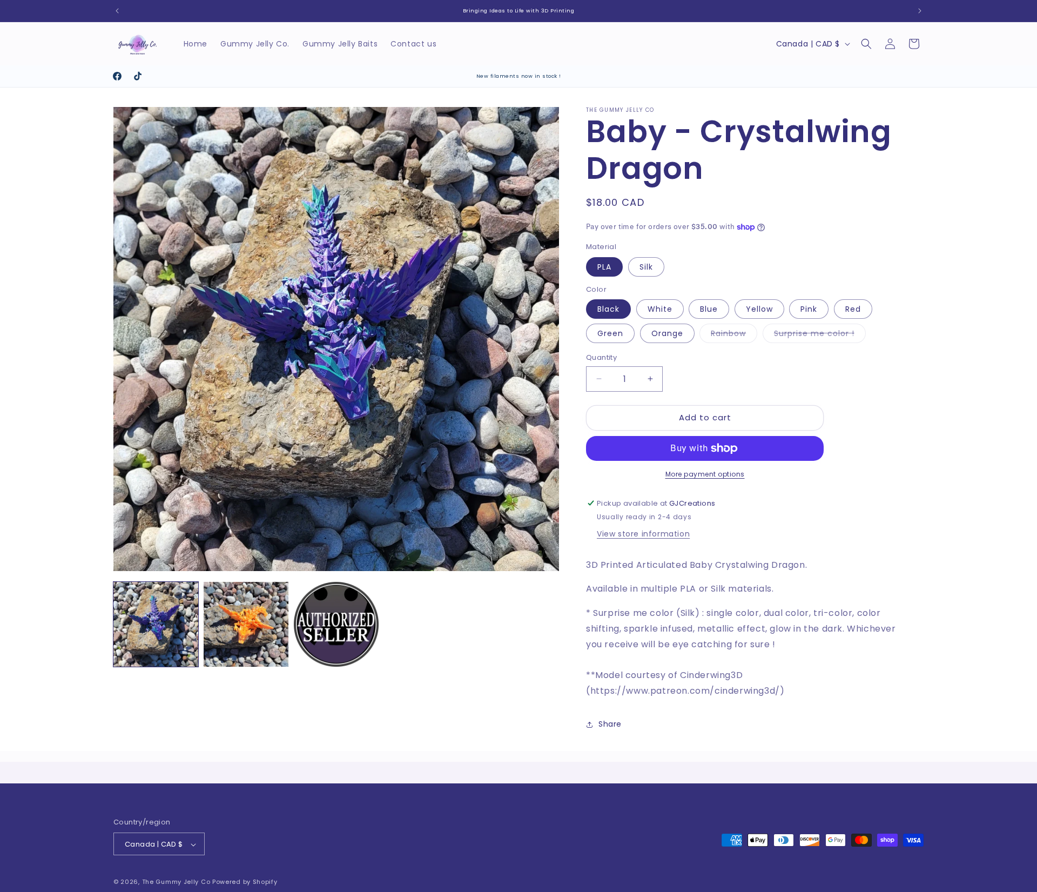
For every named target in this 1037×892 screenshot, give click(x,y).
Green (610, 333)
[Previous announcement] (117, 11)
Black (608, 309)
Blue (709, 309)
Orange (667, 333)
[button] (866, 44)
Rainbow (734, 335)
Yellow (759, 309)
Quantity (601, 357)
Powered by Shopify (245, 882)
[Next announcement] (920, 11)
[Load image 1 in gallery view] (155, 624)
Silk (646, 266)
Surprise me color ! (820, 335)
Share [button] (610, 724)
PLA (604, 266)
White (660, 309)
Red (853, 309)
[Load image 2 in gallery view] (246, 624)
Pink (808, 309)
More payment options (705, 474)
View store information (643, 533)
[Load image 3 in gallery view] (336, 624)
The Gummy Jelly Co (176, 882)
